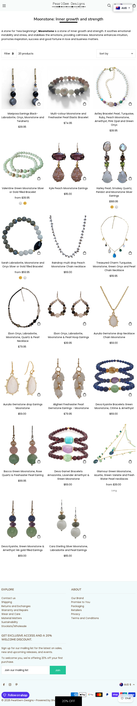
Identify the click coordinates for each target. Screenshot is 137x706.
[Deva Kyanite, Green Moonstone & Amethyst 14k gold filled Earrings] (22, 520)
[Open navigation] (24, 5)
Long (114, 490)
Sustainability (9, 622)
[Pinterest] (16, 684)
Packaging (77, 606)
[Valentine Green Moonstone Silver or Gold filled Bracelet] (22, 162)
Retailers (76, 610)
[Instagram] (10, 684)
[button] (68, 701)
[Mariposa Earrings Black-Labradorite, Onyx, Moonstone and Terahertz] (22, 87)
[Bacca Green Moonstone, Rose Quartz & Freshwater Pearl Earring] (22, 445)
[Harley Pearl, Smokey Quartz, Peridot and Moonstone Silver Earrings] (114, 162)
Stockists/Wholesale (14, 626)
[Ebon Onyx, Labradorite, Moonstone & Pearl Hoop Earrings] (68, 307)
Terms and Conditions (85, 618)
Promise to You (80, 602)
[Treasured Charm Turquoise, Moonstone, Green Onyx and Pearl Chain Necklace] (114, 236)
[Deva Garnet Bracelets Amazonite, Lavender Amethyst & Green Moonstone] (68, 445)
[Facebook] (4, 684)
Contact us (8, 598)
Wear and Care (10, 614)
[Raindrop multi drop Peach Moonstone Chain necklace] (68, 236)
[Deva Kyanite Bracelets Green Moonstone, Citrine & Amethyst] (114, 378)
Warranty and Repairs (14, 610)
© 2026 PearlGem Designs (17, 700)
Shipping (6, 602)
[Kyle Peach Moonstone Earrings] (68, 162)
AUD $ (127, 684)
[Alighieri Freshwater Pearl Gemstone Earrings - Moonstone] (68, 378)
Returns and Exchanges (16, 606)
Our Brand (77, 598)
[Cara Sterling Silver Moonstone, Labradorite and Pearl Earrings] (68, 520)
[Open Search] (109, 5)
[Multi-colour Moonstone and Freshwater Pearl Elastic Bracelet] (68, 87)
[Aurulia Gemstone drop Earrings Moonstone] (22, 378)
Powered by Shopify (48, 700)
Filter (7, 53)
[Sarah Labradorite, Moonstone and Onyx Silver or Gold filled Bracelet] (22, 236)
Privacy (75, 614)
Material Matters (11, 618)
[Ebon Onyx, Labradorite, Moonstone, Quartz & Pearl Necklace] (22, 307)
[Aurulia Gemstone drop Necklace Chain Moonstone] (114, 307)
